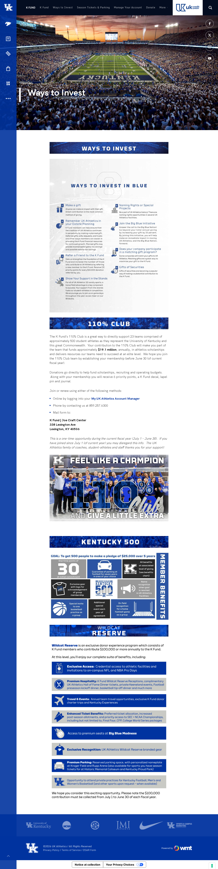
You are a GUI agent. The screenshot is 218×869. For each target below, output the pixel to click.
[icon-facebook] (210, 24)
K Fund (30, 8)
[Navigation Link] (8, 24)
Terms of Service (71, 850)
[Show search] (210, 7)
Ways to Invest (63, 7)
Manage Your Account (128, 7)
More (162, 7)
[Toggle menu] (8, 856)
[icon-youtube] (210, 58)
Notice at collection (87, 864)
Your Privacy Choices (120, 864)
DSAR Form (89, 850)
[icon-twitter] (210, 35)
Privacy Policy (51, 850)
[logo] (32, 848)
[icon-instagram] (210, 47)
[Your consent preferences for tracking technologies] (212, 866)
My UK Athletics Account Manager (115, 398)
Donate (150, 7)
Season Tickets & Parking (93, 7)
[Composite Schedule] (8, 38)
